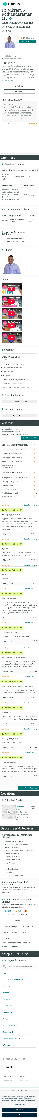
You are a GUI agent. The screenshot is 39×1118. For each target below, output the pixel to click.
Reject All (19, 1110)
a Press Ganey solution (14, 1058)
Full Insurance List (19, 402)
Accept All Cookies (19, 1115)
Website (21, 91)
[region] (19, 1104)
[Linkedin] (7, 1067)
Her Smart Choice (20, 808)
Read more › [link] (10, 80)
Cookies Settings (19, 1104)
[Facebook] (4, 1067)
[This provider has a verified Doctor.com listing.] (10, 18)
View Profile (33, 807)
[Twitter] (11, 1067)
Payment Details (19, 416)
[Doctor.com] (11, 4)
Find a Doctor (23, 1081)
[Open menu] (34, 4)
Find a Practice (8, 1081)
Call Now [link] (20, 86)
